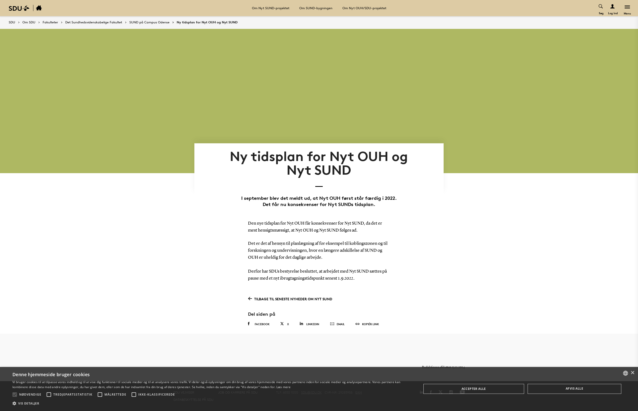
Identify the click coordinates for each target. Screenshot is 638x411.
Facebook (262, 324)
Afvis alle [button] (574, 388)
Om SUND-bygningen (315, 8)
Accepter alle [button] (474, 389)
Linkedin (312, 324)
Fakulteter (50, 22)
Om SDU (28, 22)
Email (341, 324)
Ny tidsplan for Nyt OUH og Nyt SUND (207, 22)
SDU (12, 22)
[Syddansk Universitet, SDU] (19, 8)
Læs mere (283, 387)
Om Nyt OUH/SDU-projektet (364, 8)
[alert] (319, 389)
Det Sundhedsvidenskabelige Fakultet (93, 22)
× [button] (632, 373)
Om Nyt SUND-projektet (270, 8)
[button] (15, 395)
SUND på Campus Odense (149, 22)
